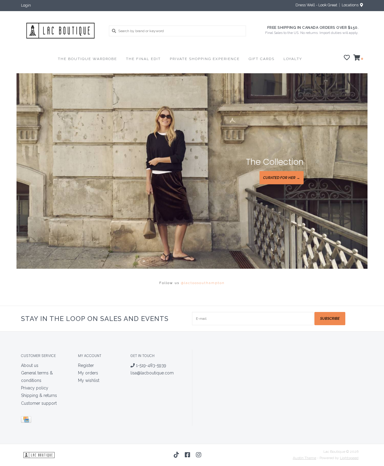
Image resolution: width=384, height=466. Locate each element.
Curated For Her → (281, 178)
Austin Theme (304, 458)
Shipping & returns (39, 395)
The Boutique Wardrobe (87, 59)
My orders (88, 373)
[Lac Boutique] (60, 31)
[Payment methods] (27, 420)
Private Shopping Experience (205, 59)
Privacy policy (34, 388)
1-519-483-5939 (150, 365)
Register (86, 365)
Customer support (39, 403)
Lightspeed (349, 458)
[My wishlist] (347, 58)
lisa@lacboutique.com (152, 373)
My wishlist (88, 380)
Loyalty (293, 59)
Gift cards (261, 59)
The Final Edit (143, 59)
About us (29, 365)
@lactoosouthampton (203, 283)
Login (26, 5)
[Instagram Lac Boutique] (199, 455)
